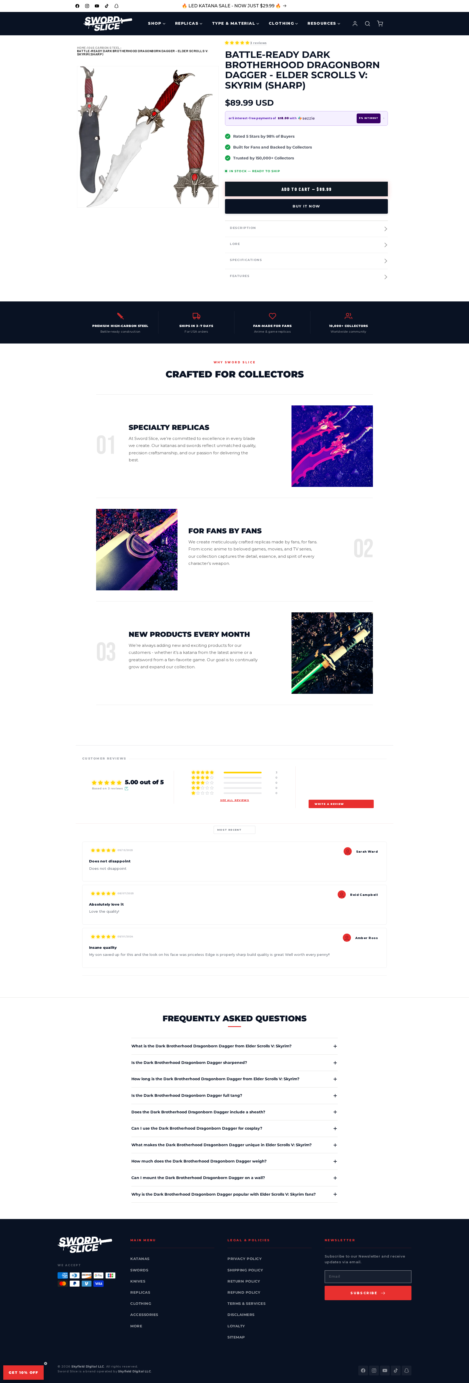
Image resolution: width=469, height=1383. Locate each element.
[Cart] (380, 23)
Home (81, 47)
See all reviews (234, 800)
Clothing (140, 1303)
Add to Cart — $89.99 (306, 189)
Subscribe (364, 1293)
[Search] (367, 23)
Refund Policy (244, 1292)
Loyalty (236, 1326)
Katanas (140, 1258)
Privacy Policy (244, 1258)
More (136, 1326)
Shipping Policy (245, 1270)
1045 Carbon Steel (103, 47)
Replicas (140, 1292)
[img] (103, 850)
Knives (137, 1281)
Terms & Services (246, 1303)
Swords (139, 1270)
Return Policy (243, 1281)
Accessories (144, 1314)
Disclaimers (241, 1314)
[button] (237, 42)
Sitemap (236, 1337)
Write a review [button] (329, 803)
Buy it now (306, 206)
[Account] (355, 23)
